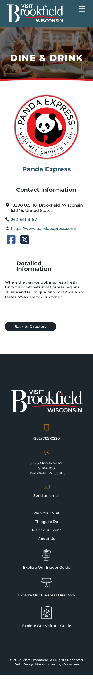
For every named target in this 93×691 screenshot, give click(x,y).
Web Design (24, 664)
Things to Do (46, 521)
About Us (46, 539)
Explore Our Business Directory (46, 595)
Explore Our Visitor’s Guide (46, 626)
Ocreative (70, 664)
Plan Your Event (46, 530)
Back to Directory (30, 326)
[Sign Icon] (46, 551)
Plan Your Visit (46, 513)
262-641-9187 (24, 219)
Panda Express (46, 169)
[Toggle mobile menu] (82, 9)
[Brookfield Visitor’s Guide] (46, 607)
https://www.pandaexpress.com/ (43, 228)
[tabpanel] (46, 127)
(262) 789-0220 (46, 438)
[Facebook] (11, 241)
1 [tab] (46, 164)
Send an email (46, 495)
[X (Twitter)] (25, 241)
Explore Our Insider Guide (46, 567)
